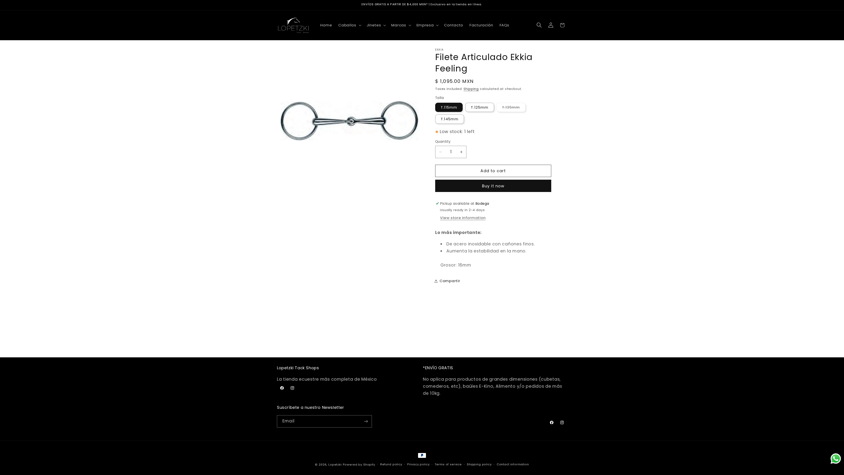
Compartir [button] (450, 280)
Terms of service (448, 464)
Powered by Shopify (359, 464)
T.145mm (449, 119)
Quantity (443, 141)
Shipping (471, 89)
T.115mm (449, 107)
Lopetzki (335, 464)
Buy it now (493, 186)
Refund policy (391, 464)
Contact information (513, 464)
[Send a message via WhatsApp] (836, 459)
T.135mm (513, 108)
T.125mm (479, 107)
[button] (349, 25)
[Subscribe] (366, 421)
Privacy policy (418, 464)
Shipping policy (479, 464)
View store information (463, 217)
